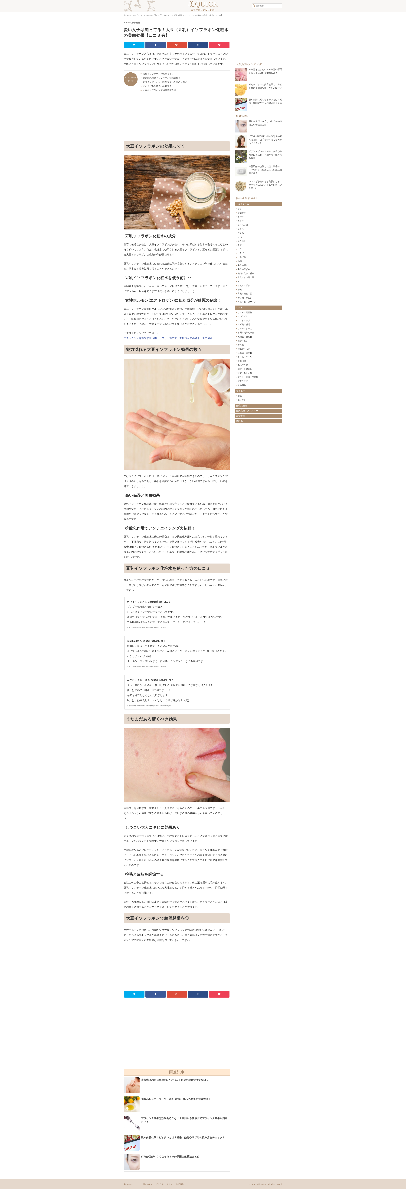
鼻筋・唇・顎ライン (247, 302)
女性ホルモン (244, 349)
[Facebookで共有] (155, 45)
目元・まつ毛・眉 (246, 278)
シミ (240, 209)
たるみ (241, 221)
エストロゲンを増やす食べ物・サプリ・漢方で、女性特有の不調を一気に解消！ (169, 338)
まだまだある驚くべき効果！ (157, 86)
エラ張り (242, 241)
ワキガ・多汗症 (245, 329)
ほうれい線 (243, 225)
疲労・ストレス (245, 373)
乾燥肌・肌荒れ (245, 337)
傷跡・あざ (243, 341)
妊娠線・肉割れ (245, 353)
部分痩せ (242, 400)
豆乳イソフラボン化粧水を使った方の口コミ (165, 82)
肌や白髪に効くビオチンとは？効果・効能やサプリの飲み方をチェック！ (183, 1137)
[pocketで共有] (219, 45)
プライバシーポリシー (164, 1184)
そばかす (242, 213)
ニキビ (241, 253)
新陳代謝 (242, 361)
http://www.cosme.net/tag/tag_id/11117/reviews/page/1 (152, 705)
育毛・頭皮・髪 (245, 294)
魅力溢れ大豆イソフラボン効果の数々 (161, 78)
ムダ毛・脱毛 (244, 325)
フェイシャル (146, 15)
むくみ (241, 233)
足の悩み (242, 385)
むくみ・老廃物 (245, 313)
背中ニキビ (243, 381)
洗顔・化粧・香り (246, 274)
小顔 (240, 261)
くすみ (241, 217)
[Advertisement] (177, 118)
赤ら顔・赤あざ (245, 298)
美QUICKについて (131, 1184)
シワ (240, 249)
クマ (240, 245)
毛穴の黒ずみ (244, 269)
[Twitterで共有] (134, 45)
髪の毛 (239, 421)
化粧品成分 (241, 406)
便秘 (240, 396)
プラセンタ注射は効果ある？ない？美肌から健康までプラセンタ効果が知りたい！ (184, 1120)
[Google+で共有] (177, 45)
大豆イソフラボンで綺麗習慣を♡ (159, 90)
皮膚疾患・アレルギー (247, 411)
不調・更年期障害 (246, 333)
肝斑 (240, 290)
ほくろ (241, 229)
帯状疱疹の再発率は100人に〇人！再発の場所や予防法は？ (175, 1080)
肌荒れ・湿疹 (244, 286)
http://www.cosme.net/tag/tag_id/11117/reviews (149, 627)
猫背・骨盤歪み (245, 369)
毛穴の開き (243, 265)
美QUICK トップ (131, 15)
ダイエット (241, 391)
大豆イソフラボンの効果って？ (158, 74)
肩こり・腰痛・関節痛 (248, 377)
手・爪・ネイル (245, 357)
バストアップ (244, 321)
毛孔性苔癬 (243, 365)
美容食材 (240, 416)
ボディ (239, 307)
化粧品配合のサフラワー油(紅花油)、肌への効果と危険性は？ (176, 1099)
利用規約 (180, 1184)
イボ (240, 237)
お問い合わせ (147, 1184)
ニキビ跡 (242, 257)
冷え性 (241, 345)
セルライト (243, 317)
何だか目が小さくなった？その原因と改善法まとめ (170, 1156)
